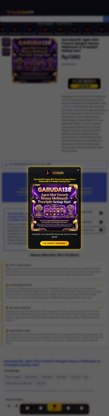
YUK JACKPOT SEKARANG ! (54, 243)
